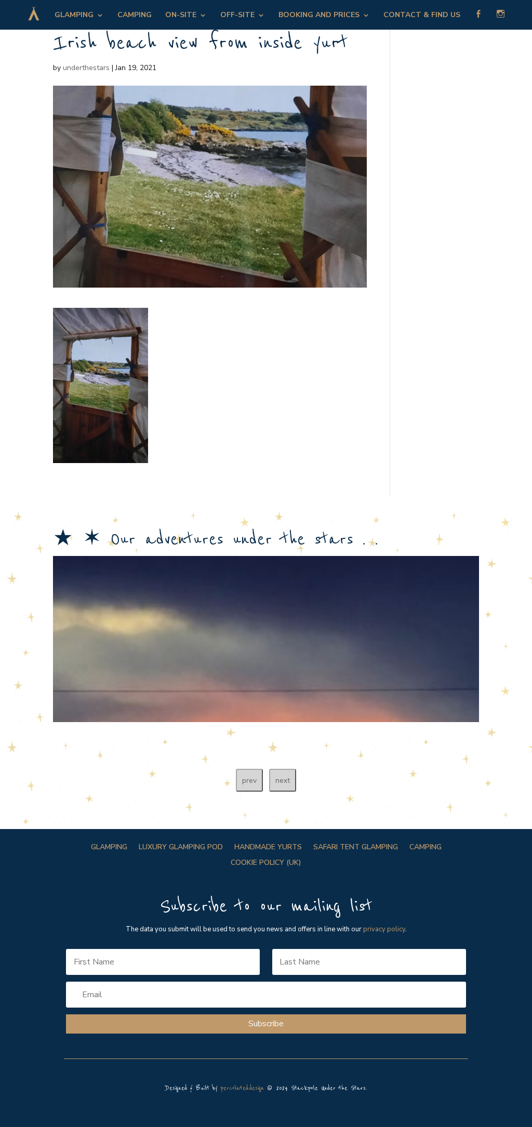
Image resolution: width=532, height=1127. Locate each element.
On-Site (180, 15)
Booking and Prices (319, 15)
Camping (134, 15)
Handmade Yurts (268, 848)
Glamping (74, 15)
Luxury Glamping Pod (181, 848)
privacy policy (384, 929)
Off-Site (237, 15)
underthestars (86, 68)
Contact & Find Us (421, 15)
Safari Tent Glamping (355, 848)
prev (249, 780)
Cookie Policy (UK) (266, 863)
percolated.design (242, 1088)
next (282, 780)
